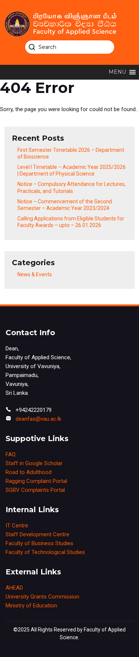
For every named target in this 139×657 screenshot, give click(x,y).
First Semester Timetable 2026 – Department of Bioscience (70, 153)
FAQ (11, 454)
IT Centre (17, 525)
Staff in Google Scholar (34, 463)
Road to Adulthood (29, 472)
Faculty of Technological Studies (45, 552)
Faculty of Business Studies (39, 543)
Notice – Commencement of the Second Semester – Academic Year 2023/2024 (64, 205)
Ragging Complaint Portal (36, 481)
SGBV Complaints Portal (35, 490)
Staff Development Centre (37, 534)
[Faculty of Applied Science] (69, 24)
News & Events (34, 274)
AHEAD (14, 587)
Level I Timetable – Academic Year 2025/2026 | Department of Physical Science (71, 170)
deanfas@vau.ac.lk (38, 419)
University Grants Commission (42, 596)
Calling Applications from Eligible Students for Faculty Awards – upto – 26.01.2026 (70, 222)
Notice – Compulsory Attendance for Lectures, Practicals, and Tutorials (71, 187)
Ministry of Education (31, 605)
